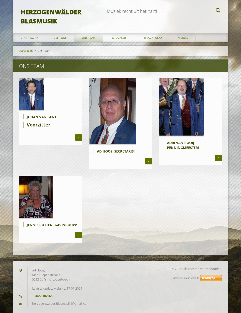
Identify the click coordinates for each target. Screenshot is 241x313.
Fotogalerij (119, 37)
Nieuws (183, 37)
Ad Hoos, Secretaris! (116, 151)
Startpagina (29, 37)
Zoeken (218, 11)
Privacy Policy (152, 37)
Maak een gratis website (186, 278)
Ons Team (88, 37)
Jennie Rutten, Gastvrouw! (52, 225)
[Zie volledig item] (31, 109)
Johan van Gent (41, 117)
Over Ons (60, 37)
